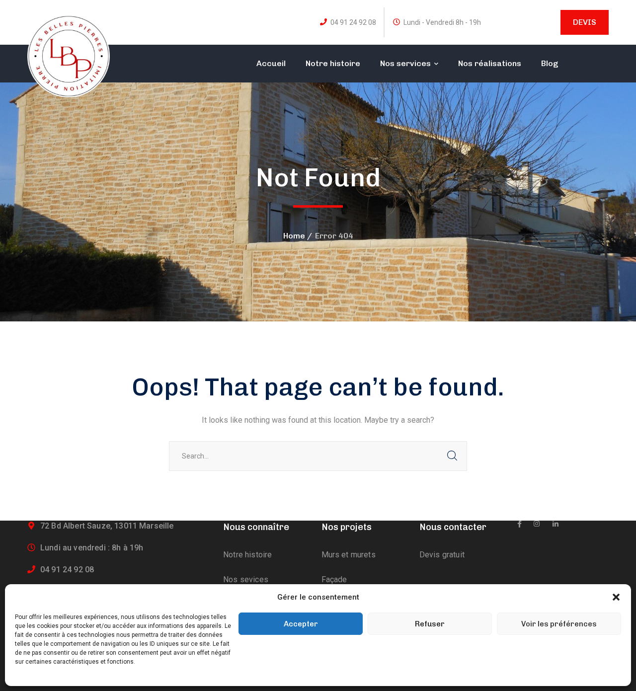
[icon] (519, 524)
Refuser (430, 623)
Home (294, 235)
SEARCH (452, 456)
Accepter (301, 623)
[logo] (68, 55)
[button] (616, 597)
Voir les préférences (559, 623)
